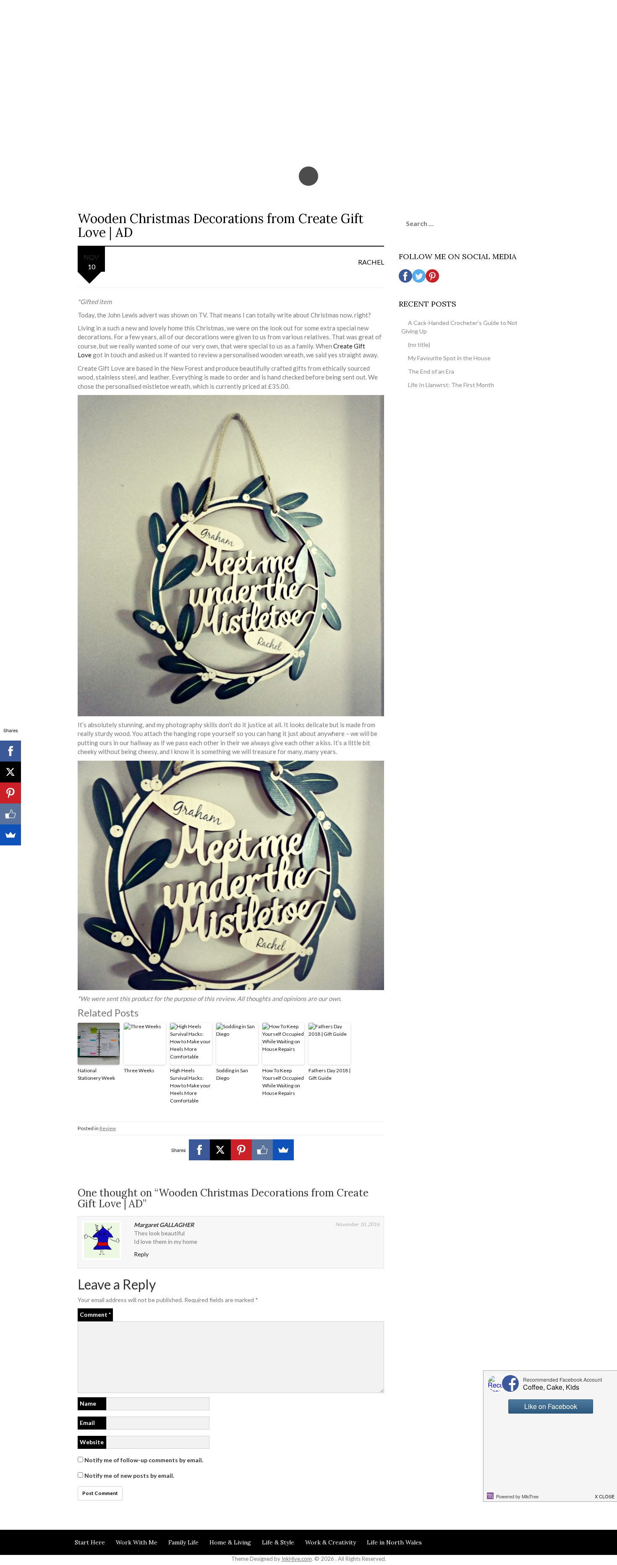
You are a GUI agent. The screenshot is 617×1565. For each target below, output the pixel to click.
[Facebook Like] (262, 1149)
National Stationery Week (96, 1074)
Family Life (183, 1542)
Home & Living (230, 1542)
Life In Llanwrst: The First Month (451, 384)
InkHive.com (297, 1558)
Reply (141, 1254)
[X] (220, 1149)
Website (92, 1441)
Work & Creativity (330, 1542)
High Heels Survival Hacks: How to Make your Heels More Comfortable (190, 1085)
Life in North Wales (394, 1542)
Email (87, 1422)
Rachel (371, 262)
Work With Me (136, 1542)
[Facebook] (199, 1149)
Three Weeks (139, 1070)
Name (88, 1403)
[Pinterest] (241, 1149)
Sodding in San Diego (232, 1074)
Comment (95, 1314)
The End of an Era (431, 371)
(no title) (419, 344)
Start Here (90, 1542)
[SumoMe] (283, 1149)
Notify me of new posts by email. (129, 1475)
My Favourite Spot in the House (449, 357)
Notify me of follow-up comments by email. (143, 1460)
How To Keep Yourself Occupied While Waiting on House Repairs (283, 1081)
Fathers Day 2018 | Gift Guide (329, 1074)
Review (107, 1128)
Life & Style (278, 1542)
